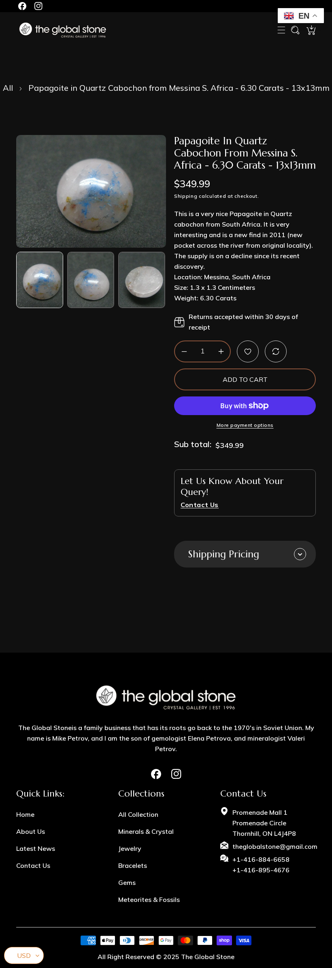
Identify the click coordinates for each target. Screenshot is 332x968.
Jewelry (129, 848)
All (8, 88)
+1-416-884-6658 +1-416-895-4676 (260, 864)
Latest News (35, 848)
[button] (281, 30)
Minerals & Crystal (146, 831)
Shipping (186, 196)
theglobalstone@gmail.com (274, 846)
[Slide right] (159, 280)
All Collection (138, 814)
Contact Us (33, 865)
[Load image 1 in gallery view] (39, 280)
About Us (30, 831)
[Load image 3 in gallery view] (141, 280)
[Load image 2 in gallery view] (90, 280)
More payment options (245, 425)
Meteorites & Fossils (149, 899)
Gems (127, 882)
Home (25, 814)
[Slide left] (23, 280)
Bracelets (132, 865)
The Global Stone (207, 957)
